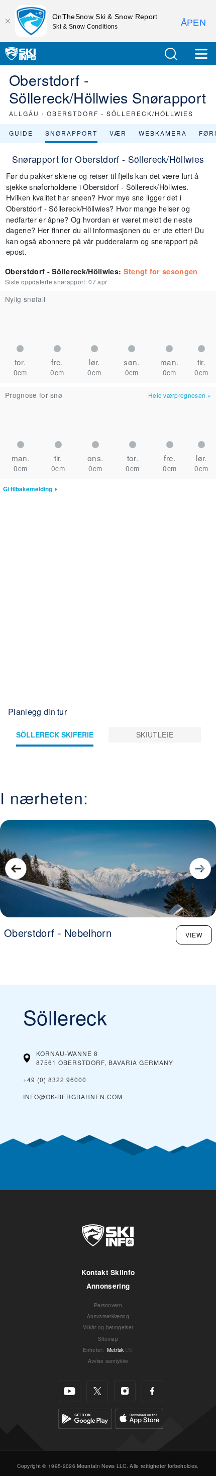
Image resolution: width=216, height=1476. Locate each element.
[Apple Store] (139, 1417)
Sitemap (108, 1338)
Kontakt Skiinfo (108, 1272)
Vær (118, 133)
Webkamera (163, 133)
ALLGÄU (24, 113)
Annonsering (108, 1286)
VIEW (193, 934)
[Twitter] (97, 1391)
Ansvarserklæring (108, 1316)
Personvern (108, 1305)
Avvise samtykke (108, 1360)
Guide (21, 133)
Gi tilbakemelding (27, 489)
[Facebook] (152, 1391)
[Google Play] (85, 1417)
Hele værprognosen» (179, 395)
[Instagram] (125, 1391)
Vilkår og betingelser (108, 1327)
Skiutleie (154, 734)
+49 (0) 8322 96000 (54, 1079)
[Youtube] (69, 1391)
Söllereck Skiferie (54, 734)
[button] (171, 54)
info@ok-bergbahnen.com (73, 1096)
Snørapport (71, 133)
